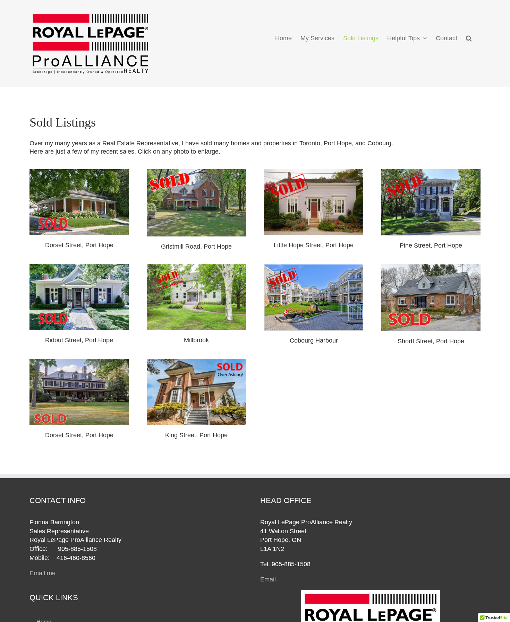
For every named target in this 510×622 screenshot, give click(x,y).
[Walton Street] (79, 267)
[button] (469, 38)
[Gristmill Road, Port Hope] (196, 172)
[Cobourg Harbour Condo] (313, 267)
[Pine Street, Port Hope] (431, 172)
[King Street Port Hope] (196, 361)
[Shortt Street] (431, 267)
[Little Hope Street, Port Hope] (313, 172)
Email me (42, 573)
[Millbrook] (196, 267)
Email (268, 579)
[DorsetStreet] (79, 361)
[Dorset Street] (79, 172)
